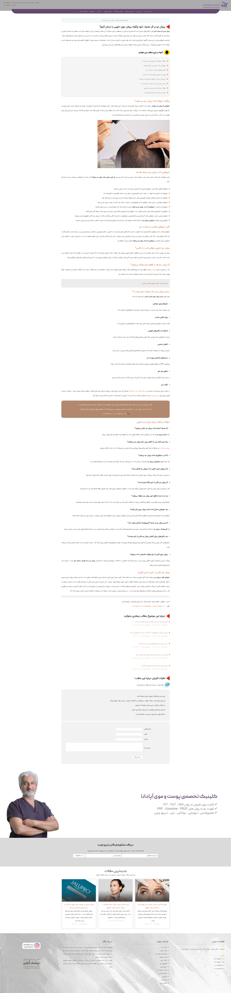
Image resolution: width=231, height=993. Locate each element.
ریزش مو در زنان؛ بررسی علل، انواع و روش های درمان (152, 655)
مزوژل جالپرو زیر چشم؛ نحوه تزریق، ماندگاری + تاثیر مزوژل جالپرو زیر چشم (79, 906)
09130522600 (137, 606)
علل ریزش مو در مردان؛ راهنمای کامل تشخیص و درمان (151, 622)
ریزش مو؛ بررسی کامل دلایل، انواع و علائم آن (154, 666)
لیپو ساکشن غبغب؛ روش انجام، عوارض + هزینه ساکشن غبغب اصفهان (115, 906)
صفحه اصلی (148, 11)
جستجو (92, 11)
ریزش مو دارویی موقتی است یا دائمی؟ (154, 74)
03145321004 (121, 413)
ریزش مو (153, 270)
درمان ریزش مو (154, 395)
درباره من (139, 11)
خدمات (99, 11)
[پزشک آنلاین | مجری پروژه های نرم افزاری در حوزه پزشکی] (31, 963)
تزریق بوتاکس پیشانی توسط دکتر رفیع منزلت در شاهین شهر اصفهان (152, 906)
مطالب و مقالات (118, 11)
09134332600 (107, 413)
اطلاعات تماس (83, 11)
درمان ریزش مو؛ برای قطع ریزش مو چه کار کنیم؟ (153, 644)
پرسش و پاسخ (130, 11)
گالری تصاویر (107, 11)
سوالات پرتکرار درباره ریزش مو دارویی (155, 88)
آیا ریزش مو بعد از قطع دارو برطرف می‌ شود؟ (152, 79)
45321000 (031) (160, 606)
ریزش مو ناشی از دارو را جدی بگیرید (155, 92)
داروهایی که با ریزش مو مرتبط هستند (154, 65)
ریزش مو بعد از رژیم (164, 448)
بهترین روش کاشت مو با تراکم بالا (139, 391)
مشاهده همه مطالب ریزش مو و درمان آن (115, 20)
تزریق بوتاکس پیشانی (148, 283)
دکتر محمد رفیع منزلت (142, 409)
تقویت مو (130, 591)
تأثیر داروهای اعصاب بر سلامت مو (155, 70)
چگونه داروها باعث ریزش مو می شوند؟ (154, 61)
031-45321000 (219, 959)
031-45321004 (219, 962)
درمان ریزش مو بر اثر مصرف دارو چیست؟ (153, 83)
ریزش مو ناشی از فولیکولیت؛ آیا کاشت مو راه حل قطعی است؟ (149, 633)
